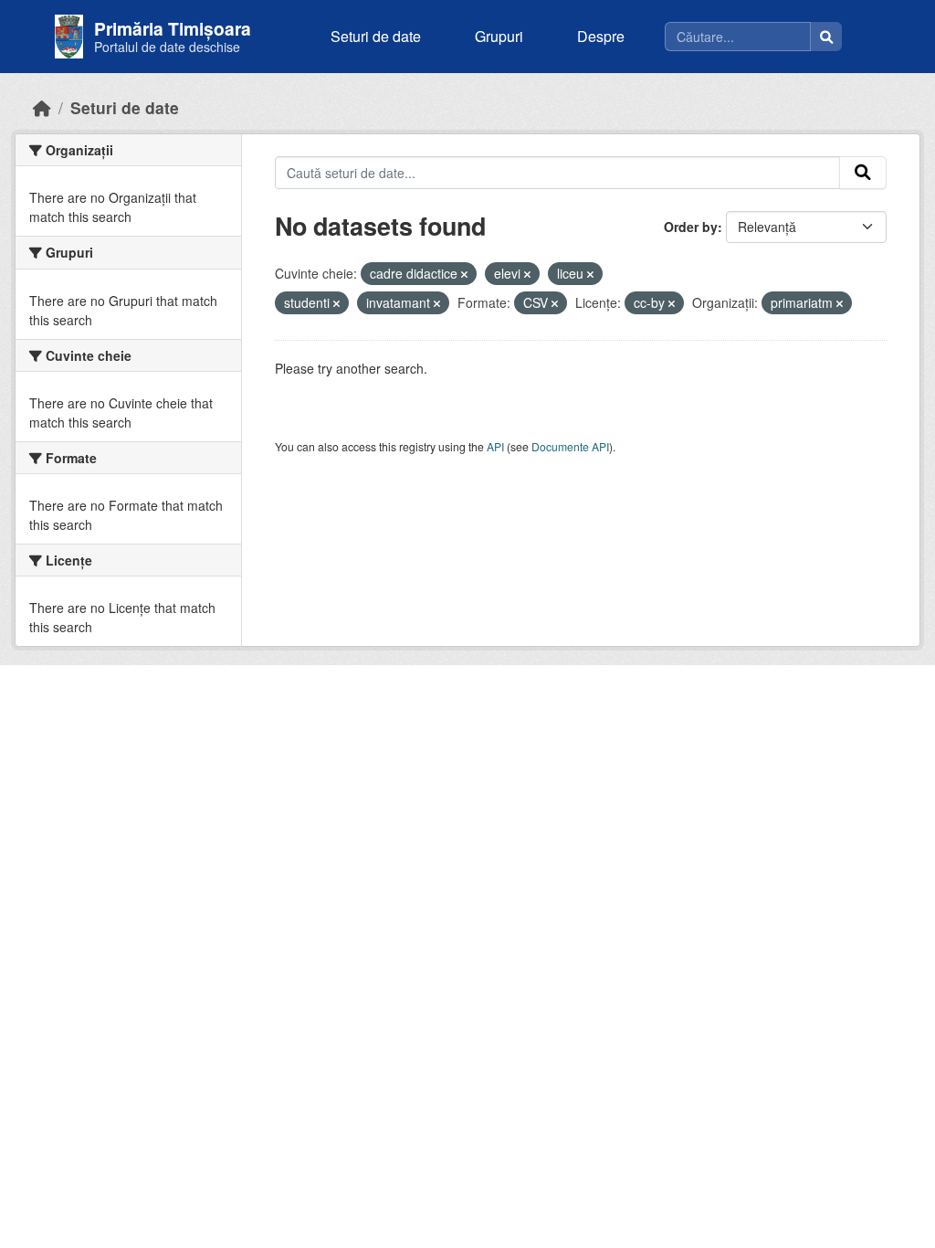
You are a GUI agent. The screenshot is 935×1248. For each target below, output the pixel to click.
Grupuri (499, 36)
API (495, 446)
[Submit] (863, 172)
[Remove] (464, 274)
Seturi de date (376, 36)
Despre (601, 36)
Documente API (570, 446)
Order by (691, 226)
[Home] (42, 107)
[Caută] (826, 36)
